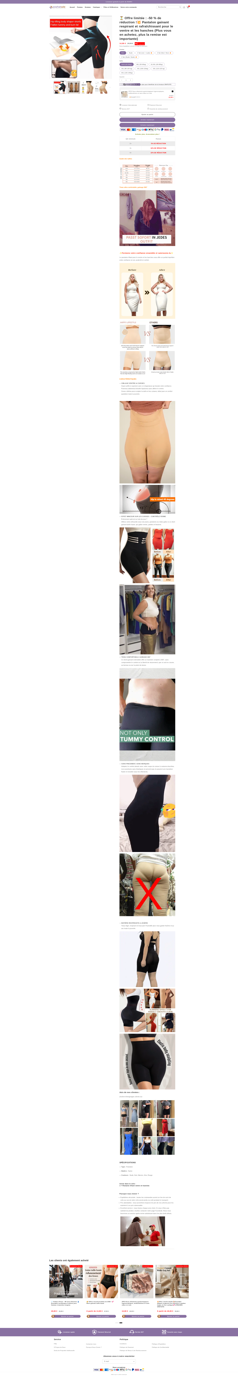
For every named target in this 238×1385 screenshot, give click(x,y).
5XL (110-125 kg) (159, 68)
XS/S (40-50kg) (126, 64)
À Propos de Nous (60, 1347)
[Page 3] (121, 1322)
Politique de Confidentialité (160, 1347)
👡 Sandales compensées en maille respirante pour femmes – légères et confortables (98, 1303)
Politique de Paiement (127, 1347)
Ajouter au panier (67, 1316)
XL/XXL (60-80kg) (157, 64)
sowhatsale (124, 1374)
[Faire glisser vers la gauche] (51, 87)
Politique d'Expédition (159, 1344)
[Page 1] (117, 1322)
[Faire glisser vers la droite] (110, 87)
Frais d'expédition (124, 46)
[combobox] (169, 7)
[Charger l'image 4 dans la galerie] (101, 87)
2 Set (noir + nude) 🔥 (144, 53)
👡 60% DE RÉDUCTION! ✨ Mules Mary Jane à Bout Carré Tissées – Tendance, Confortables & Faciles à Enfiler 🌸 (135, 1303)
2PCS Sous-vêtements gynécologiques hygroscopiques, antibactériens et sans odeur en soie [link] (146, 92)
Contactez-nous (91, 1344)
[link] (124, 94)
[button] (97, 7)
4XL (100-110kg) (142, 68)
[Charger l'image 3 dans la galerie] (87, 87)
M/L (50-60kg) (141, 64)
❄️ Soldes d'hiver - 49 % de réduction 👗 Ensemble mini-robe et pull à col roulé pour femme (65, 1303)
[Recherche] (180, 7)
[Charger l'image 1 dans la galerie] (60, 87)
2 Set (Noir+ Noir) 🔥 (164, 53)
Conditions (123, 1343)
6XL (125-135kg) (127, 73)
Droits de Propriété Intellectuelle (64, 1350)
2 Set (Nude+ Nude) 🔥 (129, 57)
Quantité (121, 77)
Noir (122, 53)
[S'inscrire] (134, 1361)
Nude (131, 53)
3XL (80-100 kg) (126, 68)
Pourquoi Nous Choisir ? (94, 1347)
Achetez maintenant (147, 125)
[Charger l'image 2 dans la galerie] (73, 87)
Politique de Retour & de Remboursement (133, 1350)
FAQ (55, 1343)
